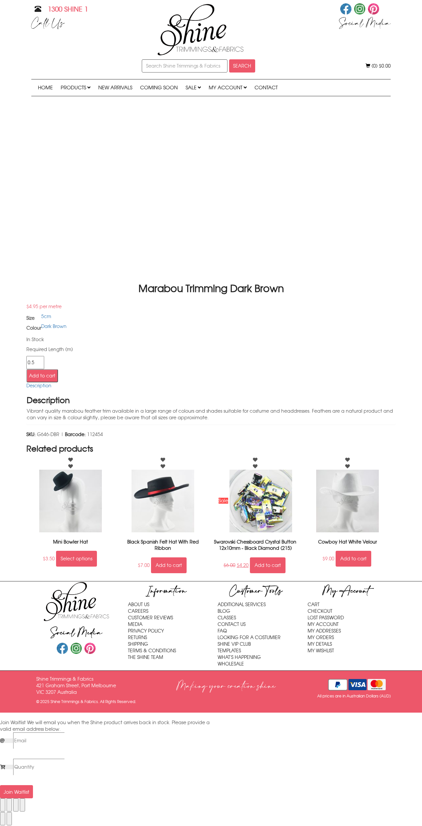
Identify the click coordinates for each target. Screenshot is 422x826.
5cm (46, 316)
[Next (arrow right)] (9, 818)
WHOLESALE (231, 664)
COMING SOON (159, 87)
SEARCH (242, 66)
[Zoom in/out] (2, 804)
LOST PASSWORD (326, 618)
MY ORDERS (321, 637)
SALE (192, 87)
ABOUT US (138, 604)
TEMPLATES (229, 651)
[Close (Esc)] (22, 804)
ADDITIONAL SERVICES (242, 604)
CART (313, 604)
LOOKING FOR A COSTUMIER (249, 637)
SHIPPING (138, 644)
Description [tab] (38, 386)
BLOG (224, 611)
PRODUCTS (74, 87)
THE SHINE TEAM (145, 657)
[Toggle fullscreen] (9, 804)
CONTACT (266, 87)
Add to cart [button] (169, 565)
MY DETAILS (320, 644)
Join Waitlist (16, 792)
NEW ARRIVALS (115, 87)
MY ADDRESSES (324, 631)
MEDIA (135, 624)
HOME (45, 87)
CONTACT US (232, 624)
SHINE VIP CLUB (234, 644)
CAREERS (138, 611)
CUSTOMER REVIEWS (150, 618)
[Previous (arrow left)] (2, 818)
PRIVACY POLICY (146, 631)
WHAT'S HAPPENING (239, 657)
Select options (76, 559)
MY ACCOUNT (226, 87)
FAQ (222, 631)
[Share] (15, 804)
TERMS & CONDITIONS (152, 651)
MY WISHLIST (321, 651)
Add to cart (42, 376)
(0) (380, 66)
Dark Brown (54, 326)
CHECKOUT (320, 611)
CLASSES (227, 618)
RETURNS (137, 637)
